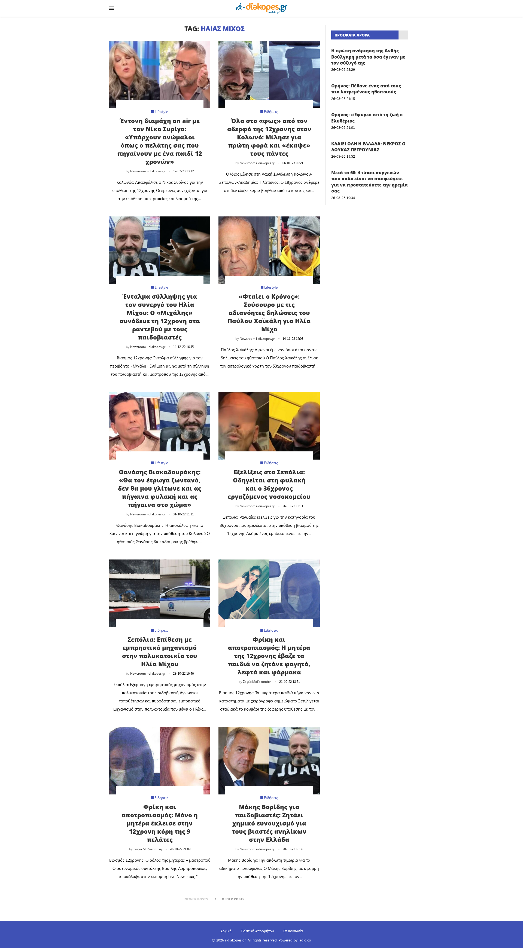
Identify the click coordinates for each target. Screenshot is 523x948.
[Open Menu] (111, 8)
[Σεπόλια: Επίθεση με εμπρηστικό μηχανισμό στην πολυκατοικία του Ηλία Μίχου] (159, 593)
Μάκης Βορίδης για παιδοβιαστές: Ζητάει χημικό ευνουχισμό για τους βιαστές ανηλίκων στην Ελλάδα (269, 823)
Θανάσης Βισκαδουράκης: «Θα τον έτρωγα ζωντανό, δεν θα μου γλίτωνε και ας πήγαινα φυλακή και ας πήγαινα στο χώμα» (159, 488)
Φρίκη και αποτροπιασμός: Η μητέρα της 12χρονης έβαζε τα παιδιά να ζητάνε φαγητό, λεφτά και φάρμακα (269, 655)
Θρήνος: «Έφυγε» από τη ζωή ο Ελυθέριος (367, 118)
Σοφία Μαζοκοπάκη (257, 681)
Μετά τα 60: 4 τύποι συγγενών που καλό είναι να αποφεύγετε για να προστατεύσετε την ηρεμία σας (369, 182)
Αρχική (225, 930)
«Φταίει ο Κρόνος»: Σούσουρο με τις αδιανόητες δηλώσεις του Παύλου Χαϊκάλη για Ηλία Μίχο (269, 312)
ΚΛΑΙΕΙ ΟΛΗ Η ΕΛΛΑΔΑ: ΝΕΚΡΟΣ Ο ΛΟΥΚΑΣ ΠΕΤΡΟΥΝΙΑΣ (368, 147)
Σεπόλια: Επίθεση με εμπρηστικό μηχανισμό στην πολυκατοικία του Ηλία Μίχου (159, 651)
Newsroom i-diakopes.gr (147, 171)
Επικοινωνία (293, 930)
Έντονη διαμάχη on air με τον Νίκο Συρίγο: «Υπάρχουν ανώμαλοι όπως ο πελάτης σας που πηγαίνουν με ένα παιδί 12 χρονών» (159, 141)
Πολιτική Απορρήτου (257, 930)
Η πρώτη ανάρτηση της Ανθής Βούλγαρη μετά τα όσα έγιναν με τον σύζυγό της (368, 57)
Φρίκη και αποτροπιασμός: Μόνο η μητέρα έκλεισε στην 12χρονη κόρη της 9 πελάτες (159, 823)
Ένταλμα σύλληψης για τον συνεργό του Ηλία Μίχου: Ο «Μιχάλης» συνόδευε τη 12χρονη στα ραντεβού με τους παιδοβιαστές (160, 316)
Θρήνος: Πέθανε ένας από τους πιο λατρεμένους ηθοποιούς (366, 89)
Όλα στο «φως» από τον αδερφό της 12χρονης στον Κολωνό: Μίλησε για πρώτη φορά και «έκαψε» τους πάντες (269, 137)
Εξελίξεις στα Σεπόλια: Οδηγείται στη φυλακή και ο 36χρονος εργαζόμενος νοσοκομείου (269, 484)
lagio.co (305, 940)
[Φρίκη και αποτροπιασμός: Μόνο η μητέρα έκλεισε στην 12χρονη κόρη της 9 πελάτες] (159, 760)
